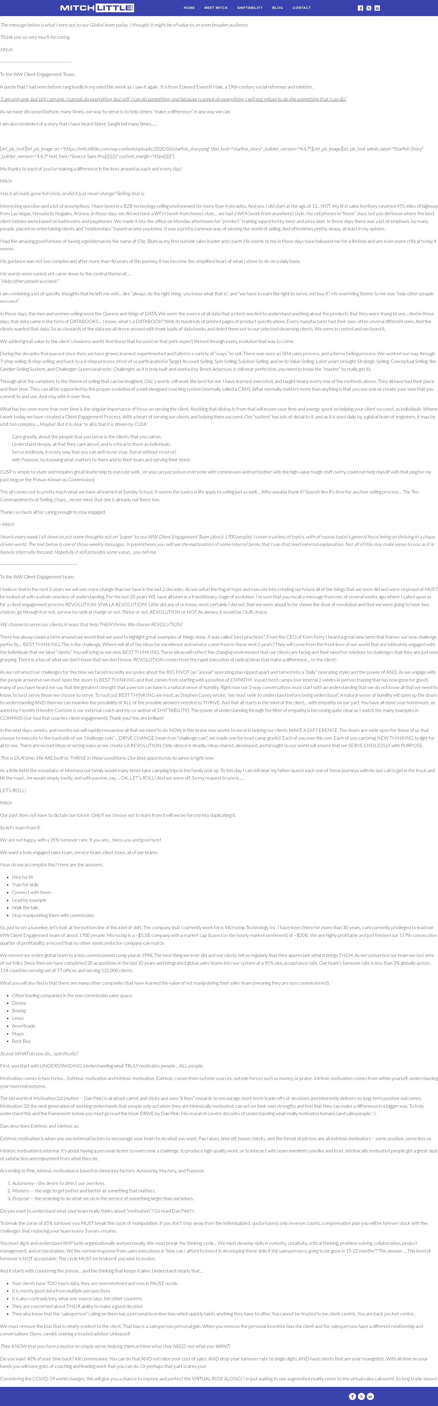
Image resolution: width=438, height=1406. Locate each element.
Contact (302, 8)
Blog (277, 8)
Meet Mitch (216, 8)
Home (189, 8)
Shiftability (250, 8)
